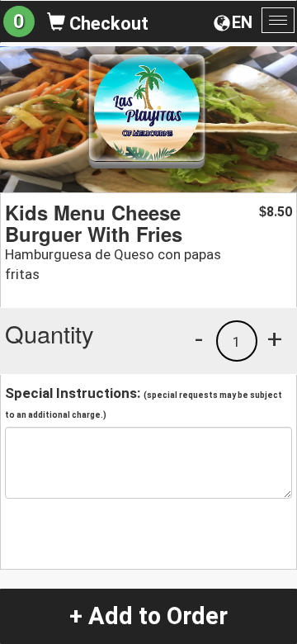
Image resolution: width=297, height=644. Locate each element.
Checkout (106, 23)
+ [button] (274, 338)
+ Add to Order (148, 616)
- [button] (199, 338)
